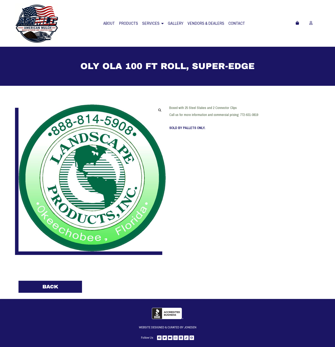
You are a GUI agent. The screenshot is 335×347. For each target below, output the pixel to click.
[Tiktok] (186, 337)
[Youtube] (170, 337)
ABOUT (109, 23)
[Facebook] (159, 337)
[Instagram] (175, 337)
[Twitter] (164, 337)
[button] (160, 110)
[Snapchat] (191, 337)
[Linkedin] (181, 337)
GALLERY (175, 23)
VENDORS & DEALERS (206, 23)
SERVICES (150, 23)
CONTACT (236, 23)
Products (128, 23)
